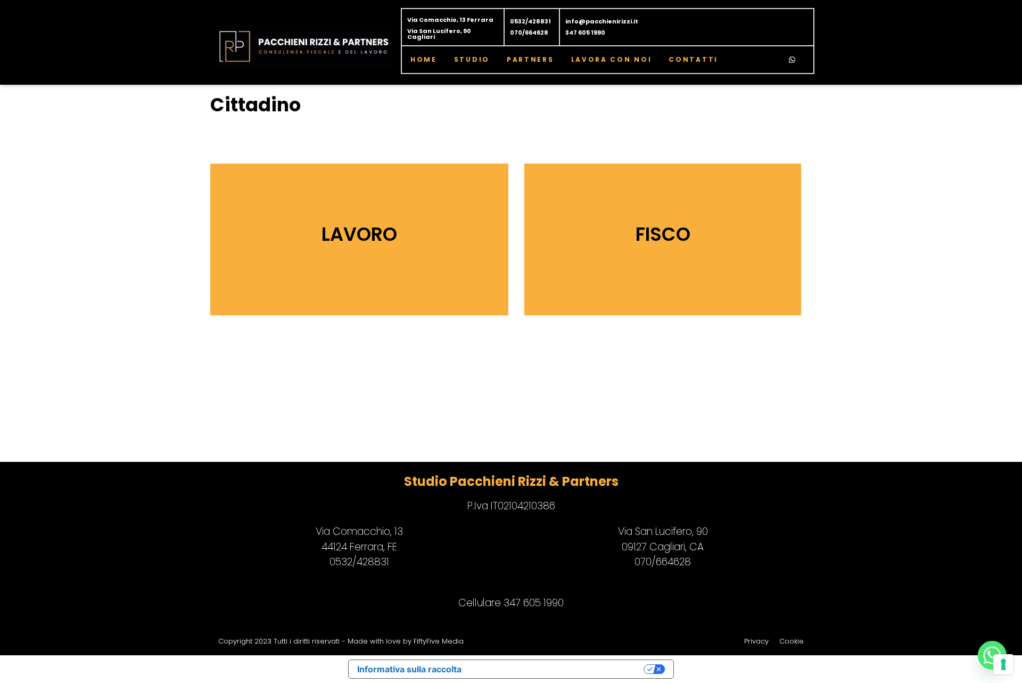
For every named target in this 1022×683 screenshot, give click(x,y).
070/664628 (529, 32)
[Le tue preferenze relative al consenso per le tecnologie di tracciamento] (1003, 664)
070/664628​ (662, 562)
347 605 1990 (585, 32)
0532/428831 (530, 21)
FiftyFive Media (439, 641)
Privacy (756, 641)
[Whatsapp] (792, 59)
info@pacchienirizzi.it (601, 21)
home (423, 59)
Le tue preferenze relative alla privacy (558, 669)
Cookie (791, 641)
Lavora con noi (611, 59)
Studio (472, 59)
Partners (530, 59)
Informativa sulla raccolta (409, 669)
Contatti (693, 59)
